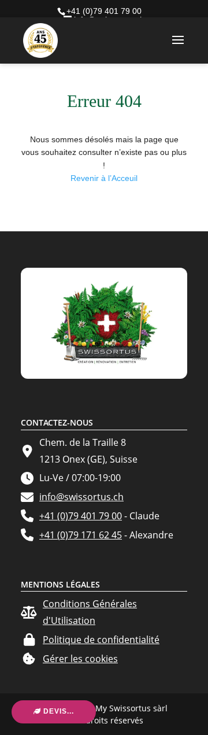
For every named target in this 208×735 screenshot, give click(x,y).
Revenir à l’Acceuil (104, 178)
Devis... (57, 711)
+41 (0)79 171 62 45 (80, 535)
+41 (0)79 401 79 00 (80, 515)
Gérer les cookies (80, 658)
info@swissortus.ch (81, 496)
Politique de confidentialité (101, 639)
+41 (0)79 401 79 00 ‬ (105, 11)
